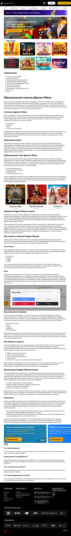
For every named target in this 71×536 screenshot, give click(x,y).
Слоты (43, 8)
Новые (23, 8)
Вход (51, 3)
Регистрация (64, 3)
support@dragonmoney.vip (45, 497)
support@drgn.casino (58, 414)
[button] (61, 34)
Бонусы (6, 500)
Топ (5, 8)
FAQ (5, 495)
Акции (6, 493)
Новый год (13, 8)
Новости (6, 492)
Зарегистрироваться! (15, 30)
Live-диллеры (33, 8)
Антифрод (19, 497)
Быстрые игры (54, 8)
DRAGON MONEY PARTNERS (42, 501)
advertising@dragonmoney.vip (46, 492)
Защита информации (23, 495)
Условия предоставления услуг (23, 492)
